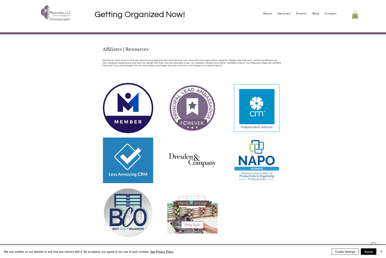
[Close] (381, 251)
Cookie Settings (345, 252)
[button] (301, 13)
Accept (368, 252)
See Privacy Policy (161, 252)
